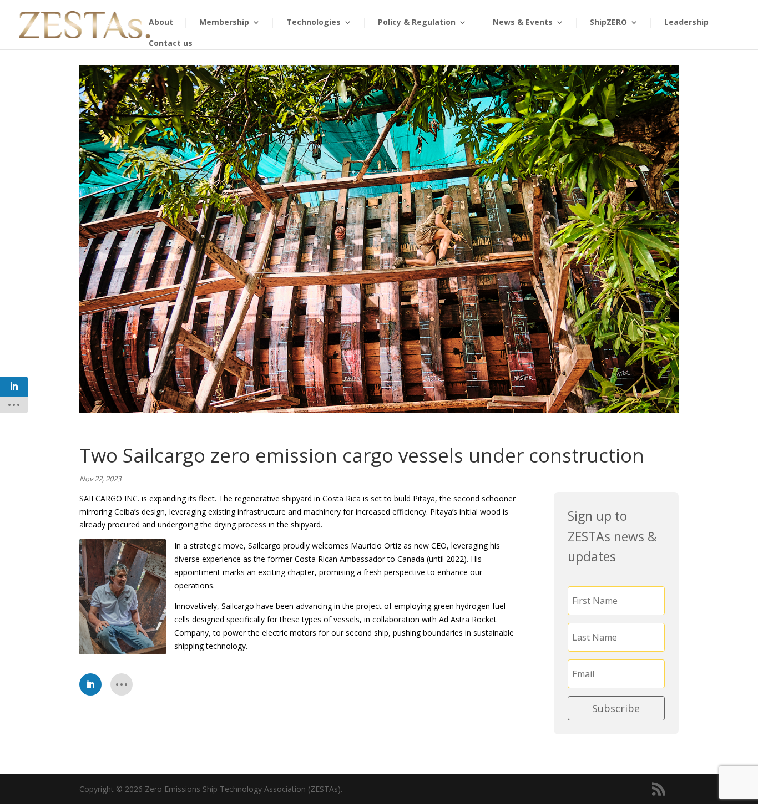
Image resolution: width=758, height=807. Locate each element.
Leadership (686, 22)
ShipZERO (608, 22)
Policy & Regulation (417, 22)
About (161, 22)
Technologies (313, 22)
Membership (224, 22)
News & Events (523, 22)
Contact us (171, 43)
